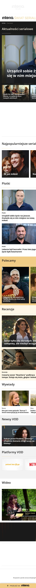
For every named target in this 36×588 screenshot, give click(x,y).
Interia (3, 23)
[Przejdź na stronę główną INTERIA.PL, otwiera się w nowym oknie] (8, 17)
